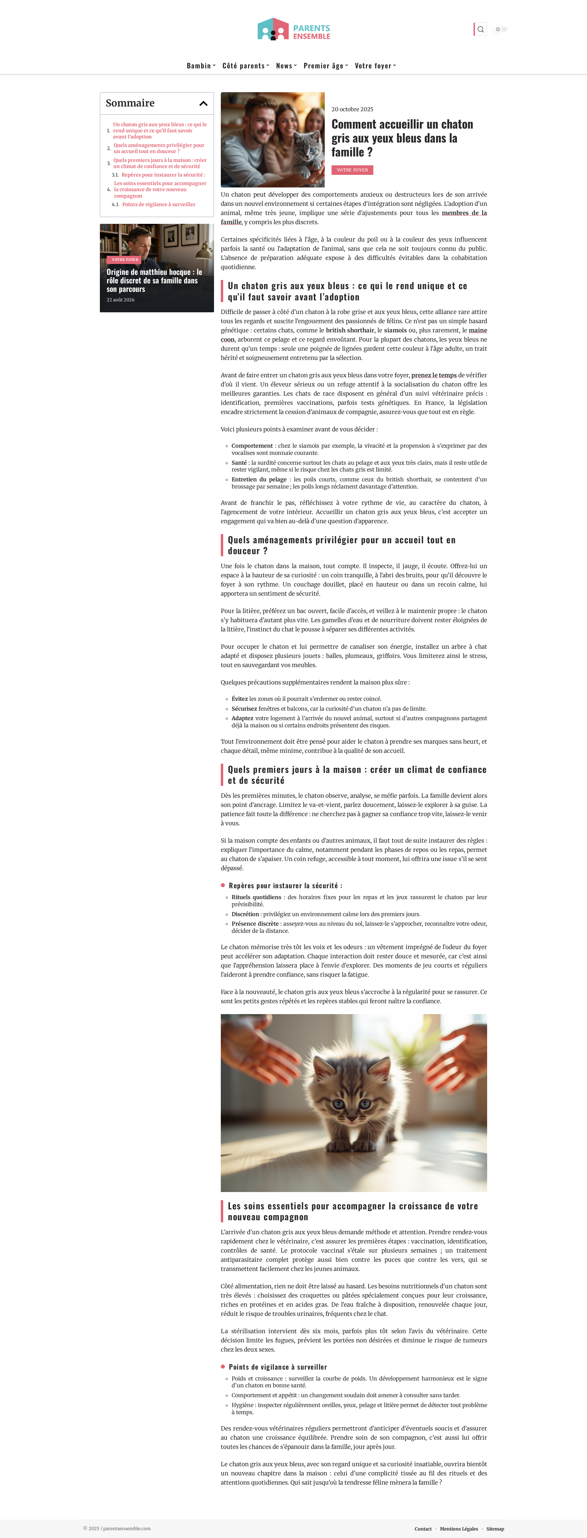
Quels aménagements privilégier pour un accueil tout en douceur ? (159, 148)
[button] (203, 103)
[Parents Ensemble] (293, 29)
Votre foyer (125, 260)
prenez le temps (434, 375)
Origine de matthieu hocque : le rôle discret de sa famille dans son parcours (154, 280)
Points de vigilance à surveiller (159, 204)
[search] (480, 29)
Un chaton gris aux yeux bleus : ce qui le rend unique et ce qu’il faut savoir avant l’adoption (160, 130)
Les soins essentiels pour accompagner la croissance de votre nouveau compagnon (160, 189)
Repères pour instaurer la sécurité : (163, 175)
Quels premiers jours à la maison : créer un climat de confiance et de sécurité (160, 163)
